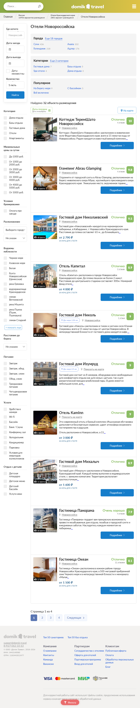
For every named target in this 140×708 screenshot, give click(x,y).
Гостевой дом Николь (77, 315)
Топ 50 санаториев (53, 637)
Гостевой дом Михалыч (79, 461)
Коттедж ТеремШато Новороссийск (77, 121)
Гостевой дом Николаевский (83, 217)
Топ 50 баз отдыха (78, 637)
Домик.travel (87, 6)
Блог (107, 666)
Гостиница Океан (73, 559)
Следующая (74, 617)
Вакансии (48, 663)
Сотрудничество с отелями (89, 650)
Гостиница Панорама (76, 510)
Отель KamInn (71, 413)
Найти (15, 95)
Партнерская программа (87, 659)
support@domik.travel (15, 642)
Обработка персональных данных (119, 661)
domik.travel (20, 636)
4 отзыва (121, 122)
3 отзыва (121, 269)
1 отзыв (121, 318)
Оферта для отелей (85, 655)
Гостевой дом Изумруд (78, 364)
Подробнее (116, 145)
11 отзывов (120, 562)
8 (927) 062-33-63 (14, 645)
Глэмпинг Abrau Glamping (80, 168)
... (127, 138)
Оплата (109, 655)
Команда (48, 659)
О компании (50, 650)
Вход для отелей (83, 663)
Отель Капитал (72, 266)
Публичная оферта (115, 650)
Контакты (48, 655)
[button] (36, 129)
